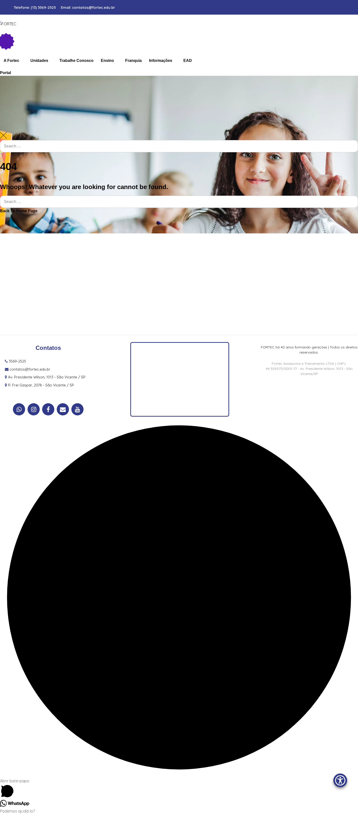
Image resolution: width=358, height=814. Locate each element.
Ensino (107, 60)
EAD (187, 60)
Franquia (133, 60)
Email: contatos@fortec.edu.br (88, 7)
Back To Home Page (19, 211)
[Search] (349, 159)
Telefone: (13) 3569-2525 (35, 7)
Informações (160, 60)
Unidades (39, 60)
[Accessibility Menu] (340, 780)
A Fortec (11, 60)
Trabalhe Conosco (76, 60)
